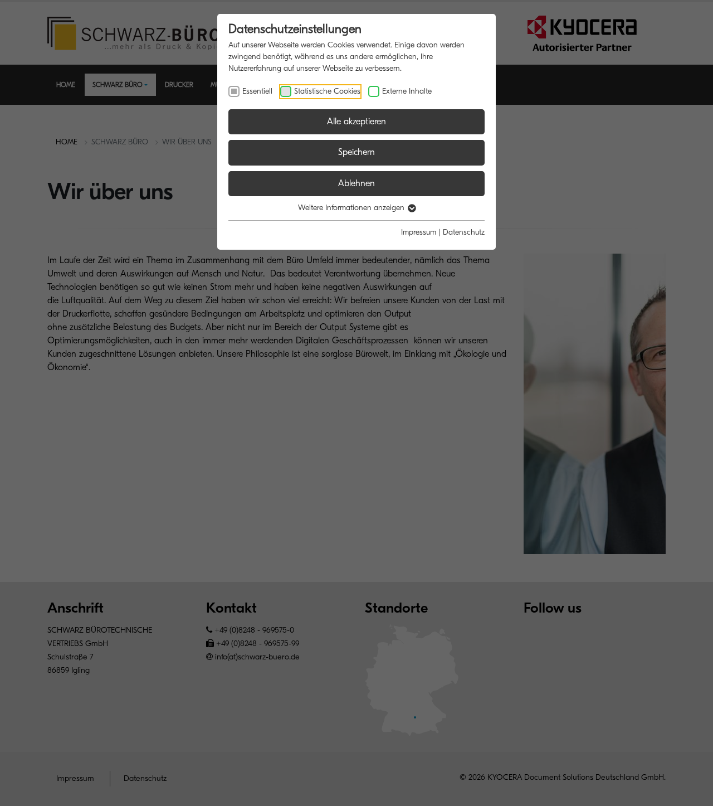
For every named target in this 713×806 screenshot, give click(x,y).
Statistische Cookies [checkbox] (327, 91)
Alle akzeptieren (356, 121)
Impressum (418, 232)
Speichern (356, 152)
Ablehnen (356, 183)
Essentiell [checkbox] (257, 91)
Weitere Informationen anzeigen (352, 207)
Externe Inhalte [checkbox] (407, 91)
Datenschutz (464, 232)
